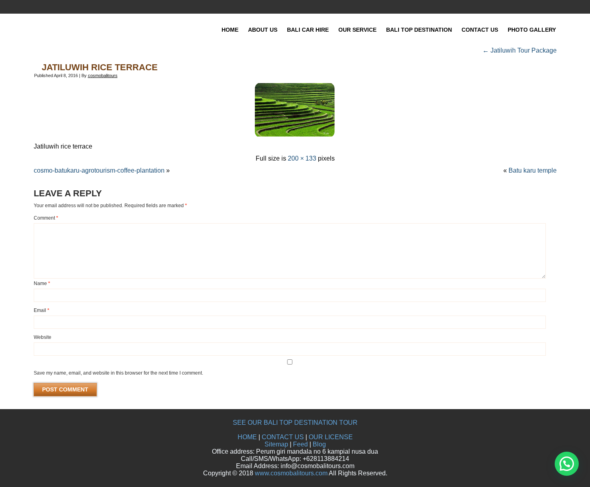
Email (41, 310)
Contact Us (480, 29)
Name (42, 283)
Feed (300, 444)
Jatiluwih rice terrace (100, 67)
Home (230, 29)
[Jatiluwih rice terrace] (295, 134)
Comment (46, 218)
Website (42, 337)
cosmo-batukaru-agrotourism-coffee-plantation (99, 170)
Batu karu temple (533, 170)
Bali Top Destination (419, 29)
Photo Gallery (532, 29)
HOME (247, 437)
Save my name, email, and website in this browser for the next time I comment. (118, 373)
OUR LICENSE (331, 437)
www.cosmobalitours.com (291, 473)
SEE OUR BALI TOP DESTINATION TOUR (295, 422)
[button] (567, 464)
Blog (319, 444)
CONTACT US (283, 437)
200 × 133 (302, 158)
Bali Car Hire (308, 29)
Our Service (357, 29)
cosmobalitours (103, 75)
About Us (262, 29)
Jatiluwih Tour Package (519, 50)
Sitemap (276, 444)
